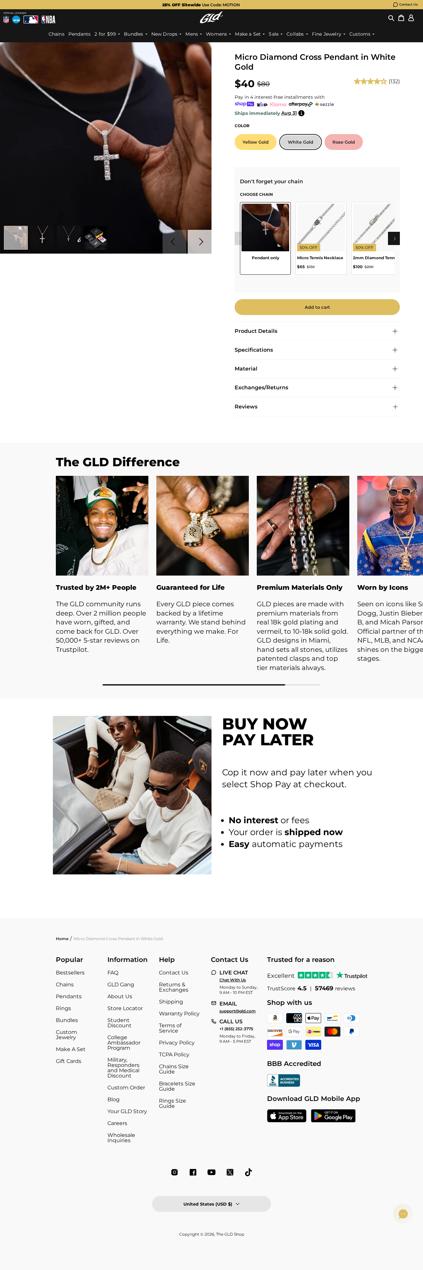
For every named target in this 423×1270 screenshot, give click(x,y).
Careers (117, 1123)
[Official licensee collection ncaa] (16, 19)
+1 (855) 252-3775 (236, 1029)
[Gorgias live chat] (403, 1214)
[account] (411, 17)
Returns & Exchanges (173, 987)
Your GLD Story (127, 1111)
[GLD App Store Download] (287, 1116)
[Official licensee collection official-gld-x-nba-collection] (48, 19)
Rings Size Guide (172, 1103)
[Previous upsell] (240, 238)
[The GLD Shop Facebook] (193, 1172)
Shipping (171, 1002)
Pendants (69, 996)
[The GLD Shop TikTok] (248, 1172)
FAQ (112, 973)
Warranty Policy (179, 1013)
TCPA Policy (174, 1054)
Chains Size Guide (174, 1069)
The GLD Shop (230, 1234)
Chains (65, 984)
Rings (63, 1008)
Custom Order (126, 1087)
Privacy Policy (177, 1043)
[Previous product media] (174, 242)
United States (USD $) (207, 1204)
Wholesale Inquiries (121, 1138)
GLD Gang (120, 984)
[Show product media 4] (95, 238)
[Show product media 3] (69, 238)
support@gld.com (237, 1011)
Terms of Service (170, 1028)
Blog (113, 1099)
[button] (391, 17)
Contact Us (408, 4)
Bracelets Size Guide (177, 1086)
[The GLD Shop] (211, 17)
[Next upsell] (394, 238)
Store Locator (125, 1008)
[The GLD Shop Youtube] (211, 1172)
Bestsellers (70, 973)
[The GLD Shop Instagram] (174, 1172)
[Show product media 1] (16, 238)
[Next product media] (200, 242)
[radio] (256, 142)
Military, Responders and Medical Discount (123, 1068)
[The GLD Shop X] (230, 1172)
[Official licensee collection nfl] (6, 19)
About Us (119, 996)
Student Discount (119, 1023)
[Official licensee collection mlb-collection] (30, 19)
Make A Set (71, 1049)
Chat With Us (232, 980)
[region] (317, 241)
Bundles (67, 1020)
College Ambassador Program (123, 1042)
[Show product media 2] (42, 238)
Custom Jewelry (66, 1035)
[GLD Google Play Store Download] (333, 1116)
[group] (201, 4)
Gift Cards (68, 1061)
